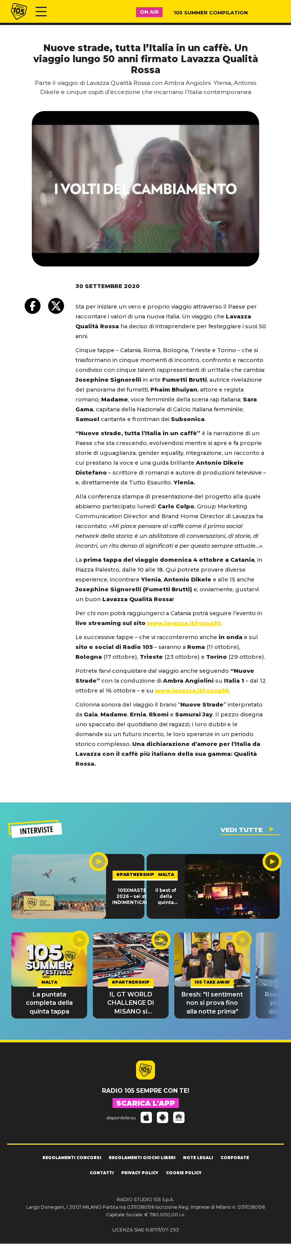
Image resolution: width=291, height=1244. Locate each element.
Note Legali (198, 1157)
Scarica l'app (145, 1103)
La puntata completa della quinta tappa (49, 1003)
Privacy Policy (139, 1172)
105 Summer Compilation (211, 12)
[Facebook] (33, 306)
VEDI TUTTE (242, 830)
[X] (56, 306)
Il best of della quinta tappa (165, 897)
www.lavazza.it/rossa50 (184, 623)
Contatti (102, 1172)
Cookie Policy (184, 1172)
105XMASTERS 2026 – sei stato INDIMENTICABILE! (135, 897)
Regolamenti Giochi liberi (142, 1157)
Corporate (235, 1157)
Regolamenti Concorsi (71, 1157)
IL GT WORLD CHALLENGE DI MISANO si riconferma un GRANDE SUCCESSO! (130, 1003)
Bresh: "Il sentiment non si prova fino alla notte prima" (212, 1003)
